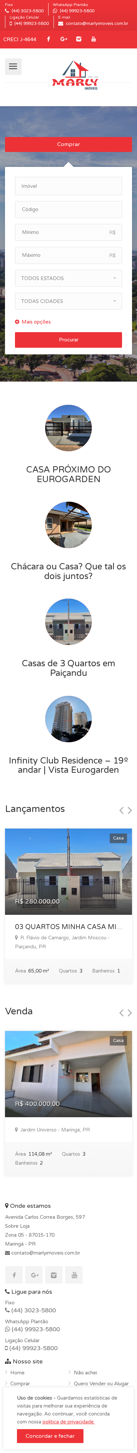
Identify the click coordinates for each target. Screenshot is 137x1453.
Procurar (68, 340)
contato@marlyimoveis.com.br (45, 1253)
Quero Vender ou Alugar (101, 1384)
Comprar (68, 144)
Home (17, 1373)
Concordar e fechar (50, 1436)
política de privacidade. (69, 1422)
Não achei (85, 1373)
